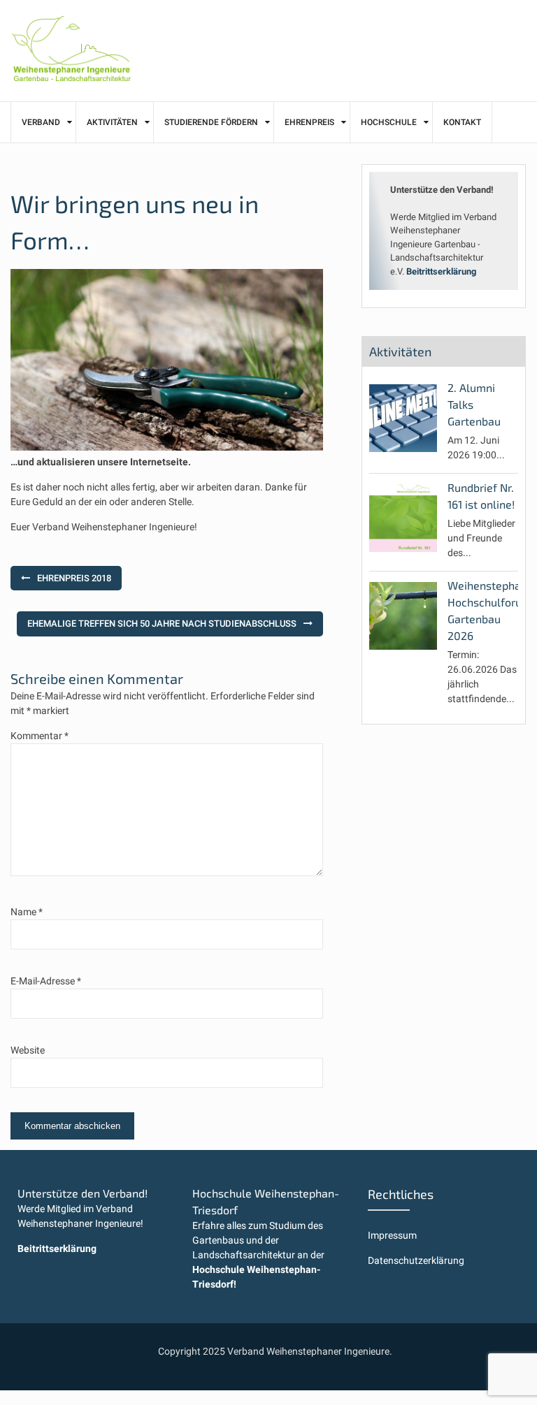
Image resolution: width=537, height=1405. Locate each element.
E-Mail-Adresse (45, 981)
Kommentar (39, 735)
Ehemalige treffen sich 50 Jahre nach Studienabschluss (161, 623)
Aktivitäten (112, 122)
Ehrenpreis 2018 (74, 578)
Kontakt (462, 122)
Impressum (392, 1235)
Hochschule (389, 122)
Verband (41, 122)
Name (26, 911)
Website (27, 1050)
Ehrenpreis (309, 122)
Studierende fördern (211, 122)
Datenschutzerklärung (416, 1260)
